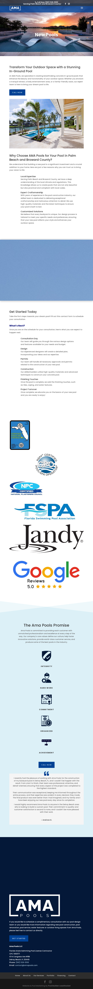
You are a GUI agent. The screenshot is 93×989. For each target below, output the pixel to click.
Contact (72, 975)
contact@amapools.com (26, 965)
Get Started (18, 938)
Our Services (38, 975)
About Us (27, 975)
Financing (61, 975)
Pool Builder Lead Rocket (59, 986)
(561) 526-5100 (51, 2)
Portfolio (50, 975)
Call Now (17, 92)
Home (17, 975)
